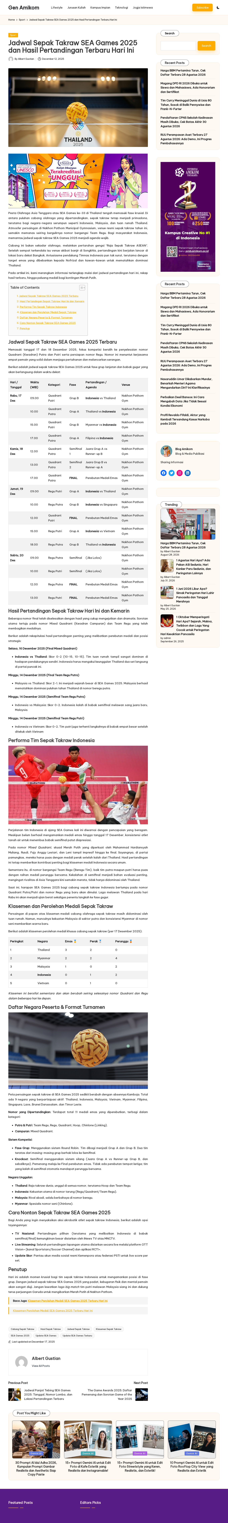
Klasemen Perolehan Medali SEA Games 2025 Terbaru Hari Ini (67, 1300)
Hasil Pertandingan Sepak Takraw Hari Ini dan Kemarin (52, 301)
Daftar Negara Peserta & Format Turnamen (46, 317)
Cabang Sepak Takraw (22, 1329)
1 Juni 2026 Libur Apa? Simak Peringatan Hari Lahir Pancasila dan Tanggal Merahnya (195, 595)
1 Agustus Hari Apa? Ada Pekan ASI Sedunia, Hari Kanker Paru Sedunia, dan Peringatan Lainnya (193, 566)
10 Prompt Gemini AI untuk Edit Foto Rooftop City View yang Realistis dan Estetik (192, 1466)
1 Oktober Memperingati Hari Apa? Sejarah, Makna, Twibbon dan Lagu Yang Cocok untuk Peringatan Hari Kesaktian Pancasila (186, 625)
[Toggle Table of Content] (80, 288)
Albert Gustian (46, 1358)
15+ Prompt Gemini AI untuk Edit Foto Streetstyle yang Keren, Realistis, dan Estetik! (140, 1466)
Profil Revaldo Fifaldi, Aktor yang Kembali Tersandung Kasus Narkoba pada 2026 (185, 419)
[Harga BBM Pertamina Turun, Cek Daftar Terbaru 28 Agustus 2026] (188, 524)
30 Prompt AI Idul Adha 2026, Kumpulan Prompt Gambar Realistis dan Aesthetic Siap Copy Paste (36, 1468)
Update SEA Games (46, 1335)
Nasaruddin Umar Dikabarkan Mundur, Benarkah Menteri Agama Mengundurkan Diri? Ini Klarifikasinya (186, 383)
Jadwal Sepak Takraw (78, 1329)
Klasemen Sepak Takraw (108, 1329)
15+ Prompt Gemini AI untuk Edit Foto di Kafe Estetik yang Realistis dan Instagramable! (88, 1466)
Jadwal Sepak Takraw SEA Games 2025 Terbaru (48, 296)
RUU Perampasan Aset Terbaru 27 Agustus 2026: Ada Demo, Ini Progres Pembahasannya (186, 139)
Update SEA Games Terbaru (77, 1335)
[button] (202, 7)
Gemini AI (36, 1453)
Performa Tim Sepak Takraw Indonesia (43, 306)
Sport (13, 35)
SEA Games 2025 (20, 1335)
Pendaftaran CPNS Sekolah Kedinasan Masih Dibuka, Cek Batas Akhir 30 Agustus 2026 (187, 122)
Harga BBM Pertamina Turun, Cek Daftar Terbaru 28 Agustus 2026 (183, 73)
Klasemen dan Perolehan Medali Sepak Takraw (48, 312)
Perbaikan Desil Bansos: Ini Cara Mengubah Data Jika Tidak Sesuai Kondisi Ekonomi (183, 401)
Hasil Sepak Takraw (51, 1329)
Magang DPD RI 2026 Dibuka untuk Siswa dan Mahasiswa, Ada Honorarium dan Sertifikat (188, 87)
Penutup (25, 328)
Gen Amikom (23, 7)
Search (170, 33)
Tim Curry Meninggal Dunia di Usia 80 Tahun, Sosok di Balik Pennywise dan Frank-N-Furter (186, 105)
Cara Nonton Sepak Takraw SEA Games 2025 (48, 322)
